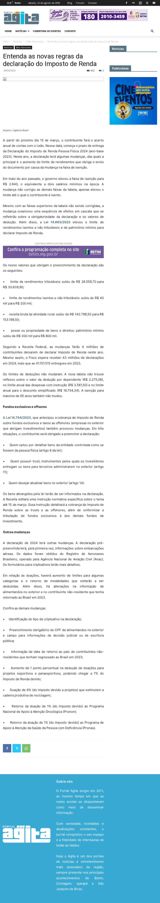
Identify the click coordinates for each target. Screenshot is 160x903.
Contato (92, 2)
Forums (80, 2)
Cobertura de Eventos (47, 31)
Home (8, 31)
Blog (69, 2)
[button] (152, 31)
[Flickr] (133, 3)
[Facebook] (126, 3)
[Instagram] (140, 3)
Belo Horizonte (35, 41)
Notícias (20, 31)
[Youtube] (154, 3)
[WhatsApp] (26, 748)
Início (6, 41)
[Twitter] (147, 3)
